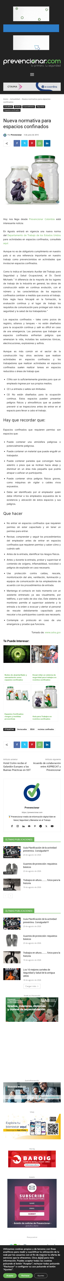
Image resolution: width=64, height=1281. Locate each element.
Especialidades (28, 106)
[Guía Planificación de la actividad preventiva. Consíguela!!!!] (12, 852)
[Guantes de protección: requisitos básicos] (12, 868)
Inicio (5, 99)
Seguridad (40, 106)
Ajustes (40, 1275)
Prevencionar (16, 135)
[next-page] (11, 896)
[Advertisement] (32, 1050)
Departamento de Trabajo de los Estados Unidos (34, 235)
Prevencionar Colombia (42, 219)
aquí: (6, 243)
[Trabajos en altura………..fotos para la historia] (12, 885)
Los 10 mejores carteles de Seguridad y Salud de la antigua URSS (39, 972)
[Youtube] (52, 825)
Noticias (18, 106)
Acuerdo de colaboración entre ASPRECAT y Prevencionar (47, 766)
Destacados (22, 729)
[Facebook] (17, 143)
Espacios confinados (12, 110)
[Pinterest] (32, 143)
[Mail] (29, 825)
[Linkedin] (47, 143)
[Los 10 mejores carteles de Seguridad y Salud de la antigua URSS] (12, 974)
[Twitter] (24, 143)
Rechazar (25, 1275)
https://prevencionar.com (32, 812)
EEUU (32, 729)
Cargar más (30, 986)
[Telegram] (40, 825)
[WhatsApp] (39, 143)
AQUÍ (40, 1257)
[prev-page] (5, 896)
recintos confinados (46, 729)
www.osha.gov (53, 632)
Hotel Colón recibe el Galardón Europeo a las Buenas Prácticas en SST (17, 766)
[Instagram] (17, 825)
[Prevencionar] (5, 135)
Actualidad (15, 99)
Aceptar (9, 1275)
